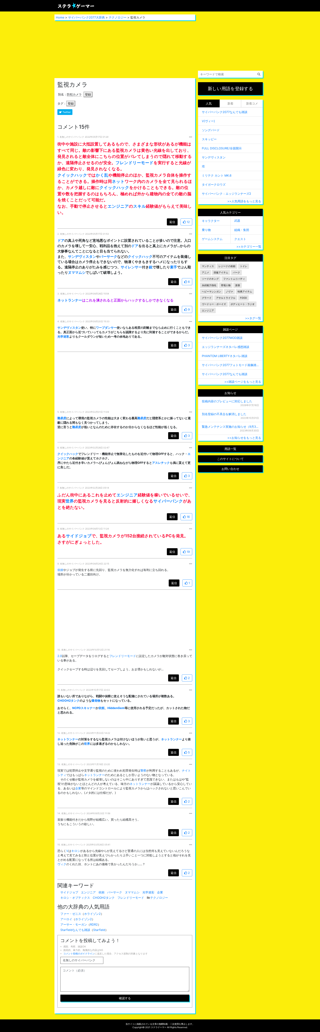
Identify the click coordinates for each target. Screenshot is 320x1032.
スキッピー (209, 139)
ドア (60, 240)
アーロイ (66, 919)
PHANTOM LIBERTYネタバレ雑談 (224, 356)
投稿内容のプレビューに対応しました (227, 401)
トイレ (243, 266)
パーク (236, 272)
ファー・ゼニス (70, 914)
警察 (143, 770)
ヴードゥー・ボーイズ (214, 304)
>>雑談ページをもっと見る (242, 381)
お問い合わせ (230, 469)
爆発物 (95, 700)
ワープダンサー (106, 327)
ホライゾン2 (92, 914)
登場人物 (226, 285)
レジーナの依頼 (227, 266)
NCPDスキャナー (84, 708)
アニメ (205, 272)
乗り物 (206, 230)
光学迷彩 (63, 336)
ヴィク (61, 864)
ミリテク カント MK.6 (216, 175)
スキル (139, 206)
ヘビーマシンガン (211, 291)
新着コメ (252, 103)
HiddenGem (116, 708)
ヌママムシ (77, 272)
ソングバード (211, 130)
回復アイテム (221, 272)
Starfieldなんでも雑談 (75, 930)
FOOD (243, 297)
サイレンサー (131, 267)
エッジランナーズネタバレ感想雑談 (225, 347)
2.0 (59, 656)
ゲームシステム (212, 239)
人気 (209, 103)
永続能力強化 (209, 285)
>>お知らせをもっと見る (244, 438)
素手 (173, 267)
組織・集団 (241, 230)
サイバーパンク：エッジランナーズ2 (226, 193)
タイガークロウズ (214, 184)
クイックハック (72, 174)
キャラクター (211, 221)
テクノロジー (117, 17)
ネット (118, 181)
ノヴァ (229, 291)
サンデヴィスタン (82, 256)
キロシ (75, 851)
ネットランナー (69, 300)
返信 (172, 222)
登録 (88, 94)
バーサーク (108, 256)
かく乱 (102, 174)
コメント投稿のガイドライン (79, 953)
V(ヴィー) (208, 121)
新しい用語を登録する (230, 88)
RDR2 (94, 924)
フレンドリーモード (135, 162)
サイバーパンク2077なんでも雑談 (224, 112)
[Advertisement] (124, 49)
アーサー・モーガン (73, 924)
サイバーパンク (168, 500)
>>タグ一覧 (253, 318)
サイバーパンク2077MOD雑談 (222, 338)
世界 (70, 500)
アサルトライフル (225, 297)
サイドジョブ (78, 535)
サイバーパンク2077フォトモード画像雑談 (230, 365)
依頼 (60, 570)
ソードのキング (210, 278)
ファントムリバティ (234, 278)
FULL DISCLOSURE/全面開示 (222, 148)
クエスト (240, 239)
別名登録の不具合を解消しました (224, 414)
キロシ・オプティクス (75, 897)
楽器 (237, 285)
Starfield (99, 930)
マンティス (208, 266)
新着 (230, 103)
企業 (78, 788)
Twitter (66, 112)
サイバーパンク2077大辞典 (86, 17)
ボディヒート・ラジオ (243, 304)
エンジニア (118, 206)
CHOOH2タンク (68, 700)
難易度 (61, 418)
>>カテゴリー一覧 (248, 246)
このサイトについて (230, 459)
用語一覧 (230, 449)
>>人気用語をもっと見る (244, 201)
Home (60, 17)
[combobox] (230, 74)
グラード (206, 297)
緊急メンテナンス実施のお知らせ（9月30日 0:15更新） (230, 426)
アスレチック (161, 463)
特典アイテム (245, 291)
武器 (237, 220)
